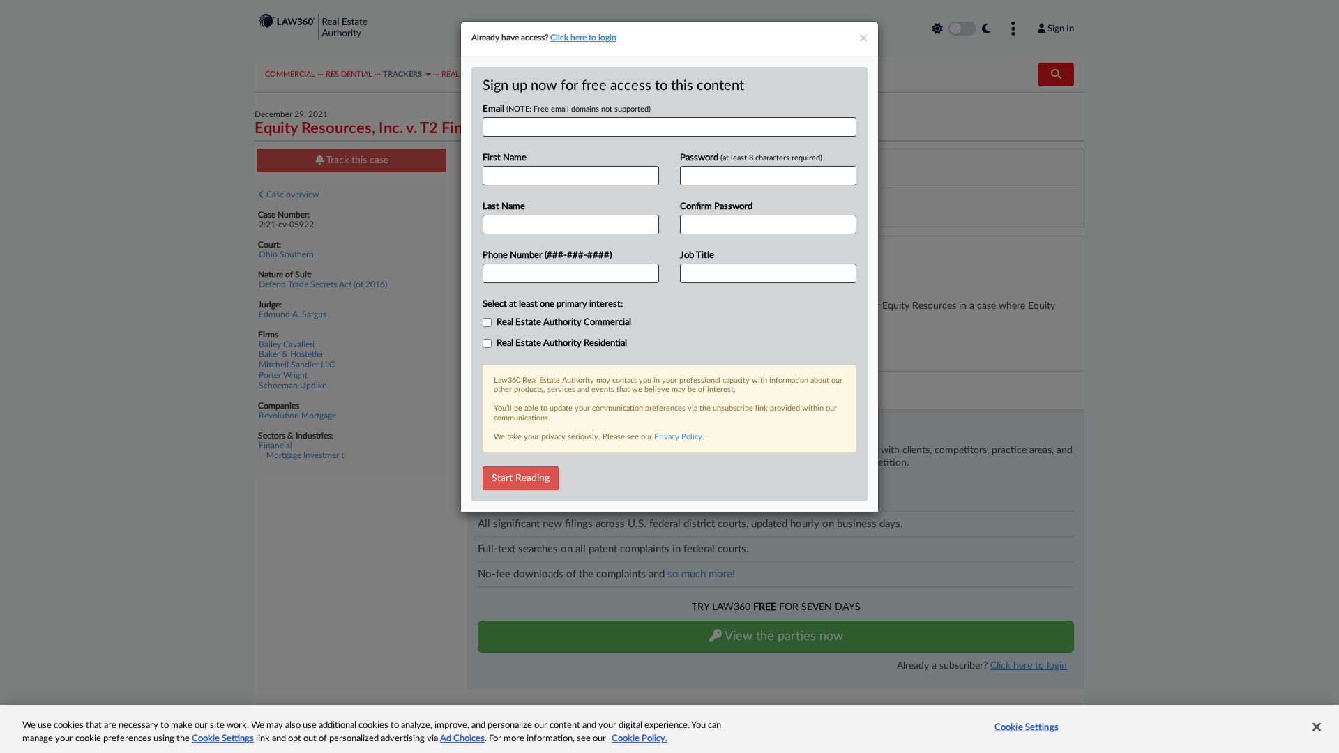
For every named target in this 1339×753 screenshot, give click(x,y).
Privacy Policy (678, 437)
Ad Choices (462, 738)
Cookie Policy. (639, 738)
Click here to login (583, 37)
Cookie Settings (223, 738)
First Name (505, 157)
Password (751, 157)
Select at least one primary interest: (553, 304)
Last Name (504, 206)
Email (567, 109)
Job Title (697, 255)
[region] (669, 729)
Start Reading (521, 478)
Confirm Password (716, 206)
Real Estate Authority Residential (562, 343)
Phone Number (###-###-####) (547, 255)
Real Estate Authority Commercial (564, 322)
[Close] (1316, 727)
